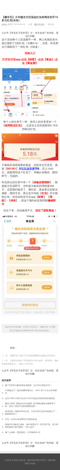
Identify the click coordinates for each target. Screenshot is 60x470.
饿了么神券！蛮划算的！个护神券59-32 (22, 432)
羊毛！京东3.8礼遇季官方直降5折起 (21, 419)
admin (4, 24)
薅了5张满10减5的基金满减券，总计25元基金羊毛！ (28, 385)
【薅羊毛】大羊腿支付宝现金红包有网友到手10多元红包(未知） (30, 18)
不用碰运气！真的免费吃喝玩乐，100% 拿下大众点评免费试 (31, 391)
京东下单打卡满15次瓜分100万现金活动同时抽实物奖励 (30, 398)
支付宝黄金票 (42, 347)
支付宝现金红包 (25, 347)
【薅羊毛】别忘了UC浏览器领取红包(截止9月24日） (32, 355)
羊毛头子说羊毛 (30, 3)
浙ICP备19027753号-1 (37, 460)
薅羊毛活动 (39, 24)
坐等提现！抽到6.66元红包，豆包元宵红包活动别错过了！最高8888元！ (31, 412)
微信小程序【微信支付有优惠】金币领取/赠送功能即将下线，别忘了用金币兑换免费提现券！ (30, 404)
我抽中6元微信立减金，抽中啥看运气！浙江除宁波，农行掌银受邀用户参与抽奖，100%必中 (31, 425)
